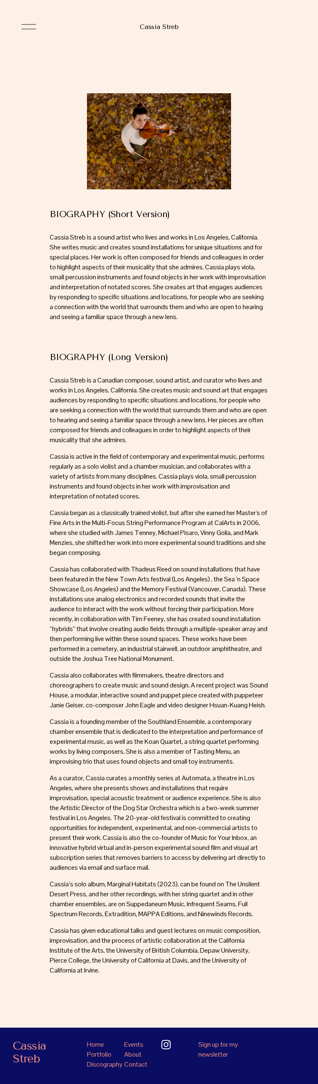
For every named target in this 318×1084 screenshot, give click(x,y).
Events (133, 1044)
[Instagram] (166, 1045)
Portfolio (99, 1054)
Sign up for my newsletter (218, 1049)
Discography (105, 1064)
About (133, 1054)
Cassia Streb (159, 27)
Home (95, 1044)
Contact (135, 1064)
